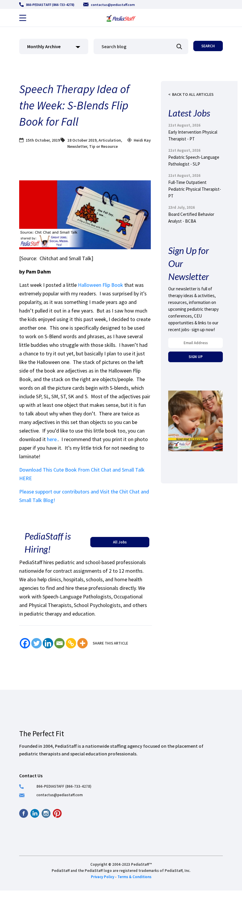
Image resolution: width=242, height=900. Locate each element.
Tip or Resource (103, 146)
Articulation (110, 140)
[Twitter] (36, 643)
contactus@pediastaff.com (113, 4)
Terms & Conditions (134, 876)
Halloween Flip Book (100, 284)
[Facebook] (25, 643)
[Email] (59, 643)
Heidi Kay (142, 140)
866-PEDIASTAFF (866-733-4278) (50, 4)
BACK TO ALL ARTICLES (193, 94)
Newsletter (77, 146)
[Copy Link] (71, 643)
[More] (82, 643)
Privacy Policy (102, 876)
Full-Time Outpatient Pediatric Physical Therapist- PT (194, 189)
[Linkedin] (48, 643)
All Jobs (120, 542)
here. (52, 439)
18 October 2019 (82, 140)
